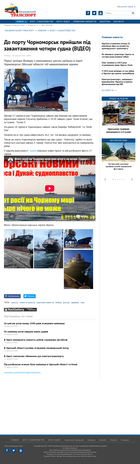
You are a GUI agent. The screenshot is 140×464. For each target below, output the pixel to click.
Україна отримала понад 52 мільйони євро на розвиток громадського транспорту (116, 46)
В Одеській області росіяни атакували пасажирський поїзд (36, 348)
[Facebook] (88, 13)
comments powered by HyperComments (22, 372)
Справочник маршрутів (84, 21)
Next (132, 179)
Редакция (125, 440)
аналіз (33, 150)
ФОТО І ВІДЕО (63, 21)
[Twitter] (94, 13)
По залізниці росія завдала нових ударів (26, 331)
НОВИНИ (20, 21)
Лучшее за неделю (118, 98)
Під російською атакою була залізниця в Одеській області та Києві (40, 364)
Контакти (118, 21)
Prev (105, 179)
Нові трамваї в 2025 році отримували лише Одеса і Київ (117, 63)
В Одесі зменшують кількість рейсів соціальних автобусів (35, 339)
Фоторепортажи (118, 140)
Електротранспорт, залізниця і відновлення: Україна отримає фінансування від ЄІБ (117, 82)
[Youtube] (100, 13)
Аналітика (105, 21)
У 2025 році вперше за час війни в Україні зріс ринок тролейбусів (118, 72)
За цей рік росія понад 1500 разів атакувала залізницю (34, 323)
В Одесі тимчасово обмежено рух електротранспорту (34, 356)
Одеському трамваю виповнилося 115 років (118, 130)
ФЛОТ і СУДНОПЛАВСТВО (41, 21)
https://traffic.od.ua (27, 10)
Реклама (113, 440)
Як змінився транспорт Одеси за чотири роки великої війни (118, 55)
